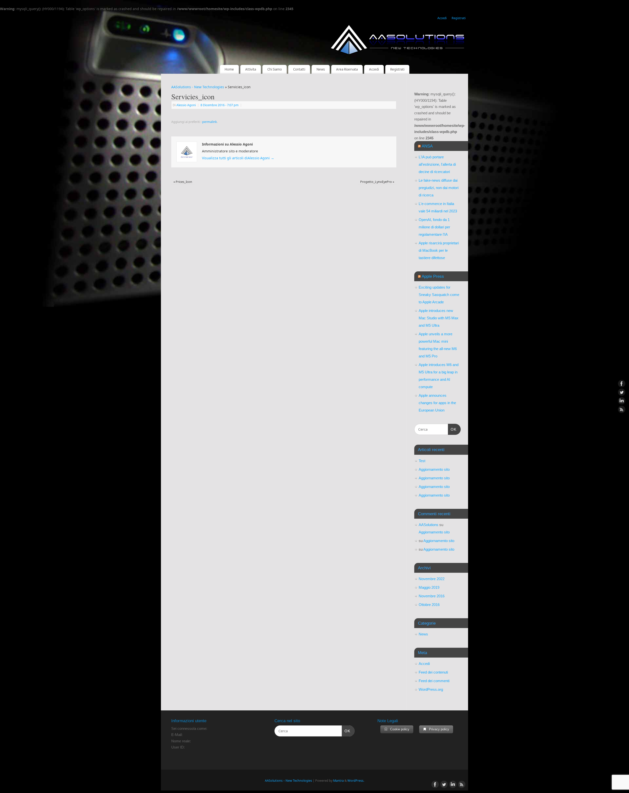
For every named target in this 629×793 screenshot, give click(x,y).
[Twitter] (621, 392)
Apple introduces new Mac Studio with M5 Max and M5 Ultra (438, 317)
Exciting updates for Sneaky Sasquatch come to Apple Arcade (439, 294)
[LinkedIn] (621, 401)
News (320, 69)
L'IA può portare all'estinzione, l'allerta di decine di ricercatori (437, 164)
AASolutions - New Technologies (197, 87)
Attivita (250, 69)
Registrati (459, 18)
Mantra (338, 780)
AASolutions (428, 525)
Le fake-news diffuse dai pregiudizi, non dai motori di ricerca (438, 187)
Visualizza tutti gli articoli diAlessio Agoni (238, 158)
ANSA (427, 146)
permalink (209, 122)
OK (452, 429)
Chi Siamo (274, 69)
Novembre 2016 (431, 596)
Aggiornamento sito (434, 469)
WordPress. (355, 780)
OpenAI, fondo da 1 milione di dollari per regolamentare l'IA (434, 227)
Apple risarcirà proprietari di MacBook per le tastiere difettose (439, 250)
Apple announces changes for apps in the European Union (437, 402)
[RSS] (621, 409)
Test (422, 461)
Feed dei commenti (434, 681)
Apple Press (433, 276)
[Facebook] (621, 383)
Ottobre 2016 (429, 604)
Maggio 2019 (429, 587)
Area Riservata (347, 69)
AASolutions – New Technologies (288, 780)
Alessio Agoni (186, 105)
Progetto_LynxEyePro (377, 182)
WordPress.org (431, 689)
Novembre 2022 (431, 579)
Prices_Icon (182, 182)
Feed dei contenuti (433, 672)
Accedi (442, 18)
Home (229, 69)
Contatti (299, 69)
